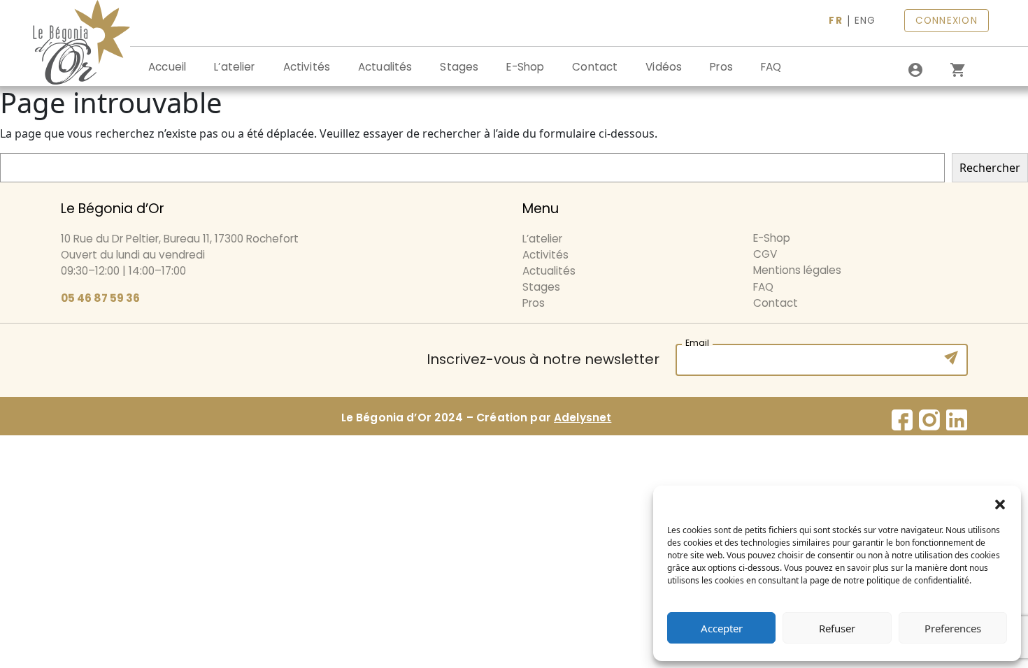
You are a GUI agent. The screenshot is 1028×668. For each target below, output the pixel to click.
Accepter (722, 628)
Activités (306, 66)
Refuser (837, 628)
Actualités (385, 66)
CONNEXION (946, 20)
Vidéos (663, 66)
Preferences (953, 628)
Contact (594, 66)
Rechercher (989, 167)
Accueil (167, 66)
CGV (765, 254)
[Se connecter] (915, 70)
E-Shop (525, 66)
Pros (721, 66)
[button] (1000, 503)
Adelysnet (582, 417)
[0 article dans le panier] (957, 70)
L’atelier (234, 66)
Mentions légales (797, 270)
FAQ (771, 66)
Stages (459, 66)
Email (697, 341)
